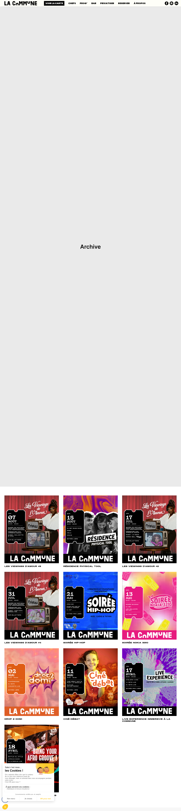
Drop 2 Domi (13, 719)
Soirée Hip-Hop (74, 642)
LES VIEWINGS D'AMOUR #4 (22, 642)
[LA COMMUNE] (20, 3)
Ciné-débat (71, 719)
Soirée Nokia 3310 (135, 642)
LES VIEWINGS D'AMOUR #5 (22, 566)
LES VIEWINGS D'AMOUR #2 (140, 566)
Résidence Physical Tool (82, 566)
